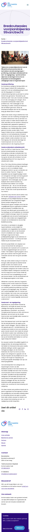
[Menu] (28, 5)
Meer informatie (7, 528)
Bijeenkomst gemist (7, 438)
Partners (3, 440)
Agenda (3, 445)
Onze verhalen (5, 435)
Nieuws (3, 443)
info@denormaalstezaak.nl (9, 474)
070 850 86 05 (5, 468)
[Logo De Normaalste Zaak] (9, 5)
